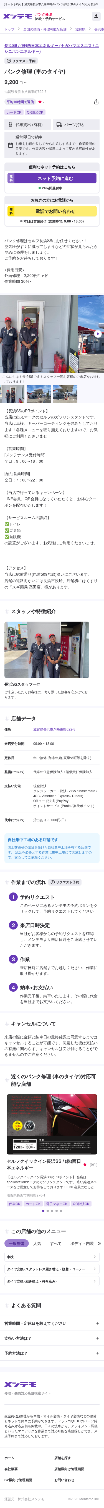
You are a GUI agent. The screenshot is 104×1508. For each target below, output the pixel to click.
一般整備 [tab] (16, 1243)
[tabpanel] (52, 1266)
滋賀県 (80, 29)
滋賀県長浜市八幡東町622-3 (54, 729)
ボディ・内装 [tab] (82, 1243)
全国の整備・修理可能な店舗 (45, 29)
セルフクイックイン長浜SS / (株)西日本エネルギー (44, 1164)
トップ (9, 29)
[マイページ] (96, 16)
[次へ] (98, 334)
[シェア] (96, 101)
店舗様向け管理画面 (69, 1468)
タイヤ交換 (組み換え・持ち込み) (32, 1281)
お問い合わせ (64, 1479)
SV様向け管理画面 (18, 1479)
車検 (10, 1256)
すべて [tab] (56, 1243)
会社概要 (11, 1468)
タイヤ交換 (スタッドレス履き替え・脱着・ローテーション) (48, 1268)
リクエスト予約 (23, 60)
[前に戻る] (99, 1243)
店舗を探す (62, 1457)
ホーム (9, 1457)
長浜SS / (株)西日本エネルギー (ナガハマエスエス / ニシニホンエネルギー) (51, 48)
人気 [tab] (37, 1243)
